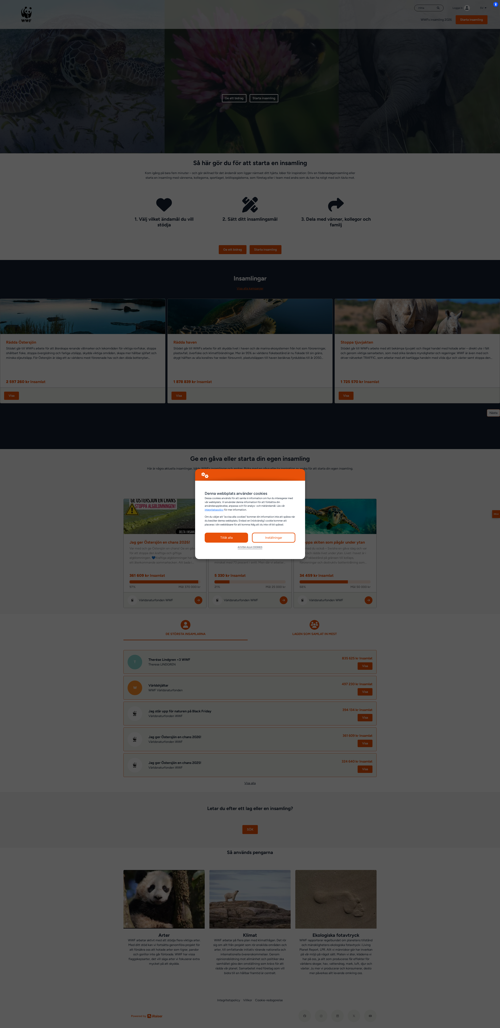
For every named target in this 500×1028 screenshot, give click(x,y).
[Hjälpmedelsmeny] (495, 4)
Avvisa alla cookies (250, 547)
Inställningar (273, 537)
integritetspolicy (214, 509)
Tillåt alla (226, 537)
